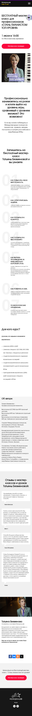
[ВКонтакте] (14, 656)
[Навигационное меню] (29, 3)
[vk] (14, 707)
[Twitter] (21, 656)
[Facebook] (10, 656)
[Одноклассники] (18, 656)
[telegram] (17, 707)
